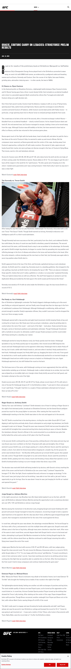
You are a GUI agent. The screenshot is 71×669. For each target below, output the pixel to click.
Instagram (50, 638)
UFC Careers (41, 640)
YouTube (50, 645)
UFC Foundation (42, 638)
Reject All (62, 664)
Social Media (51, 633)
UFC (39, 633)
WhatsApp (50, 642)
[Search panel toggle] (68, 7)
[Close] (68, 656)
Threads (50, 640)
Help (58, 633)
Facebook (50, 635)
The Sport (40, 635)
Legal (67, 633)
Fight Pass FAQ (61, 635)
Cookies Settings (6, 664)
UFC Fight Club (42, 650)
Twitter (50, 650)
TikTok (49, 647)
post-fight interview (20, 175)
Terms (67, 635)
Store (39, 647)
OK (49, 664)
